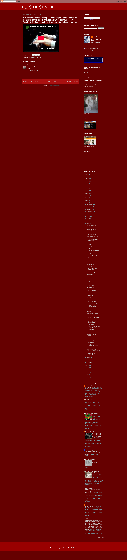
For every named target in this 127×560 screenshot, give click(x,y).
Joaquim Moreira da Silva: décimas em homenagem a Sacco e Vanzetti (93, 453)
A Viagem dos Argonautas (93, 518)
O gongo (89, 331)
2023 (87, 181)
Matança (89, 279)
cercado (89, 281)
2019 (87, 190)
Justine (29, 64)
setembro (89, 211)
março (89, 357)
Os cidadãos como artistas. (92, 247)
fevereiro (89, 360)
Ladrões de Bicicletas (91, 413)
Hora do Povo (89, 488)
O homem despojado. (92, 272)
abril (88, 223)
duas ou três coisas (91, 386)
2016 (87, 197)
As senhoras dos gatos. (93, 313)
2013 (87, 365)
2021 (87, 186)
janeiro (89, 362)
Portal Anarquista (90, 450)
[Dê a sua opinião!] (34, 55)
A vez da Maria (89, 505)
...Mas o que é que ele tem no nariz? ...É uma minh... (93, 323)
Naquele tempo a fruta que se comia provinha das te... (93, 305)
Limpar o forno (91, 276)
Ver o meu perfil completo (95, 43)
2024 (87, 179)
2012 (87, 367)
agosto (89, 214)
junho (88, 218)
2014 (87, 202)
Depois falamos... (91, 309)
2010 (87, 372)
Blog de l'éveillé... (90, 431)
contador (86, 72)
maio (88, 221)
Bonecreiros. (90, 274)
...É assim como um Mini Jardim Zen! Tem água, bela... (93, 328)
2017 (87, 195)
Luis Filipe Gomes (98, 37)
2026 (87, 174)
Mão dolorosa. (90, 264)
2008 (87, 377)
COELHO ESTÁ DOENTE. (91, 353)
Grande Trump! (89, 387)
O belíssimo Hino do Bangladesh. (92, 239)
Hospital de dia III (90, 506)
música (40, 57)
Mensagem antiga (72, 81)
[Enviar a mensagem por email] (32, 55)
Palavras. (89, 311)
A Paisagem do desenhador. (91, 284)
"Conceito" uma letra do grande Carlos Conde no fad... (93, 252)
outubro (89, 209)
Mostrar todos (101, 537)
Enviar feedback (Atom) (54, 85)
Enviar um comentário (30, 73)
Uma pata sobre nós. (92, 262)
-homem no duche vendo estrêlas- (92, 300)
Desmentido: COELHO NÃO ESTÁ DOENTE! (93, 350)
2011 (86, 370)
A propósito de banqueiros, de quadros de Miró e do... (92, 345)
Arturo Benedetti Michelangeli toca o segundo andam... (92, 289)
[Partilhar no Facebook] (37, 55)
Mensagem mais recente (30, 81)
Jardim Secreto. (91, 293)
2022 (87, 183)
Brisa (88, 338)
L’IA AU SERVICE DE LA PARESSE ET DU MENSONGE (97, 434)
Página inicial (52, 81)
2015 (87, 200)
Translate (96, 20)
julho (88, 216)
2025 (87, 176)
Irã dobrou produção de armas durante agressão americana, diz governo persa (93, 491)
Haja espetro (95, 414)
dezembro (90, 204)
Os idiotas (88, 401)
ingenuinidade (90, 295)
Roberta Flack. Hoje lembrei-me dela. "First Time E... (92, 268)
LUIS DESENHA (38, 7)
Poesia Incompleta (90, 459)
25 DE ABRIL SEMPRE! (93, 237)
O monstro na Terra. (92, 259)
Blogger (74, 548)
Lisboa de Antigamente (92, 471)
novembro (90, 207)
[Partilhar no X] (36, 55)
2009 (87, 374)
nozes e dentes (91, 340)
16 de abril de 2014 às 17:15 (34, 70)
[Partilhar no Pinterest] (39, 55)
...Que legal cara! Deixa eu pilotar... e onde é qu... (93, 317)
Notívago (89, 297)
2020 (87, 188)
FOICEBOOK (89, 399)
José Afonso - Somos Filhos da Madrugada (93, 233)
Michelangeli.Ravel (33, 57)
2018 (87, 193)
